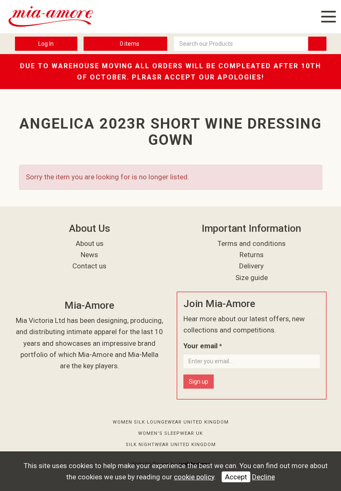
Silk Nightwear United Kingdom (171, 444)
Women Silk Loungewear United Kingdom (171, 422)
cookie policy (194, 477)
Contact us (89, 266)
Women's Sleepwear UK (170, 433)
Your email (202, 346)
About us (90, 243)
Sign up (198, 381)
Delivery (251, 266)
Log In (46, 43)
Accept (236, 477)
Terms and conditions (251, 243)
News (89, 254)
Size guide (251, 277)
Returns (252, 254)
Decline (263, 477)
